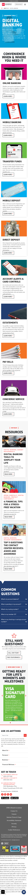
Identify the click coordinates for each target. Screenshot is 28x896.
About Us (6, 8)
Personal (5, 755)
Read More (8, 474)
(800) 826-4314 (7, 780)
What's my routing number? (10, 609)
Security (14, 823)
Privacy (14, 827)
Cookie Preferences (14, 830)
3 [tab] (13, 722)
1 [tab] (10, 722)
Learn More (7, 96)
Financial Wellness (8, 764)
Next (25, 695)
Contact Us (14, 811)
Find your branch (13, 657)
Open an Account (19, 4)
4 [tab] (14, 722)
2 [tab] (11, 722)
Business (5, 760)
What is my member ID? (8, 614)
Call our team (13, 653)
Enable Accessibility (14, 1)
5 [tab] (16, 722)
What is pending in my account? (11, 604)
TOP (3, 892)
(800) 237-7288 (7, 776)
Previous (2, 695)
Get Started (10, 717)
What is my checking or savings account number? (13, 621)
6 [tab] (17, 722)
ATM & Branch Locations (14, 808)
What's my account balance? (10, 599)
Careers (14, 814)
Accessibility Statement (14, 820)
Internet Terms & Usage (14, 817)
